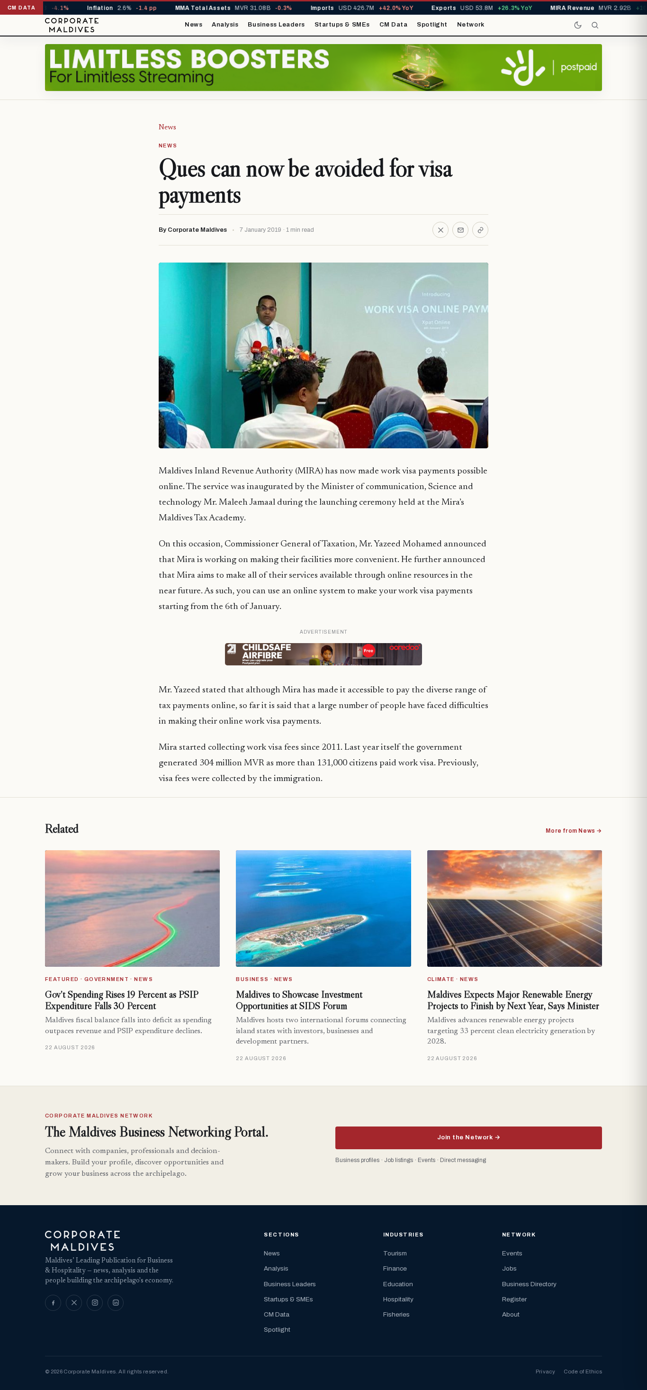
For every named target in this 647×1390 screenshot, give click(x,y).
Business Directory (529, 1284)
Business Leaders (276, 24)
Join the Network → (468, 1137)
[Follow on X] (74, 1303)
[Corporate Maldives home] (72, 25)
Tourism (395, 1253)
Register (514, 1299)
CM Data (393, 24)
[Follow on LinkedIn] (116, 1303)
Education (398, 1284)
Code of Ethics (583, 1371)
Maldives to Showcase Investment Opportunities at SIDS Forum (299, 1000)
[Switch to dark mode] (578, 25)
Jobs (509, 1268)
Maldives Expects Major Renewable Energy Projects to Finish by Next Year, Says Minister (513, 1000)
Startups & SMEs (342, 24)
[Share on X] (440, 230)
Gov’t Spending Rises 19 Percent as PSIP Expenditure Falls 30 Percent (121, 1000)
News (193, 24)
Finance (395, 1268)
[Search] (595, 25)
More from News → (574, 830)
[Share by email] (460, 230)
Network (471, 24)
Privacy (545, 1371)
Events (512, 1253)
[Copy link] (480, 230)
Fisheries (396, 1314)
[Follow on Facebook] (53, 1303)
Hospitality (398, 1299)
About (511, 1314)
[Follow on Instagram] (95, 1303)
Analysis (225, 24)
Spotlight (432, 24)
